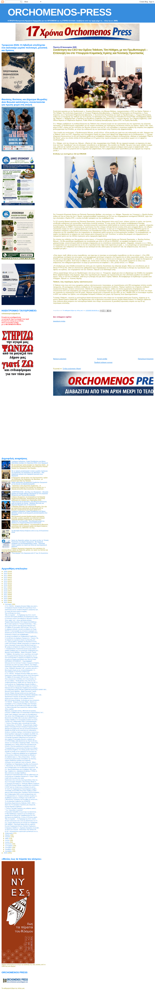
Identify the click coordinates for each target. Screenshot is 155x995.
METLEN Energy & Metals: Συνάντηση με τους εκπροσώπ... (22, 700)
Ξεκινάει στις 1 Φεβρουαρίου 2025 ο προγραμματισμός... (21, 721)
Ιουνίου (7, 840)
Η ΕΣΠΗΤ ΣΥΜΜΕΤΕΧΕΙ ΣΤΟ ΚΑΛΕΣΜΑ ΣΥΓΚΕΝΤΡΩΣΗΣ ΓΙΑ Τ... (24, 712)
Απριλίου (8, 836)
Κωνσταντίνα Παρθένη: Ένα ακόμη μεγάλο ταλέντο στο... (21, 749)
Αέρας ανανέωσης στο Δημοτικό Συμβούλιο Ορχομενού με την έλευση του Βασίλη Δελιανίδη (29, 483)
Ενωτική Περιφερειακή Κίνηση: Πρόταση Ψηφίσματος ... (21, 826)
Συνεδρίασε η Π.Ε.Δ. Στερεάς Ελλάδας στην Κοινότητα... (21, 703)
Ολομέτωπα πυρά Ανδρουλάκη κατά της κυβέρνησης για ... (22, 774)
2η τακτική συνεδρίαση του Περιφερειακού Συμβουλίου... (21, 636)
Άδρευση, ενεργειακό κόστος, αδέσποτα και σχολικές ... (21, 710)
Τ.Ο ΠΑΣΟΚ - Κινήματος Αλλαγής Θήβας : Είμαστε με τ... (21, 702)
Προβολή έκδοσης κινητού (103, 362)
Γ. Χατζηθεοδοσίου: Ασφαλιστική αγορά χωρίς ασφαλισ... (21, 648)
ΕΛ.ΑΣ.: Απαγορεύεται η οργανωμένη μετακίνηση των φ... (22, 831)
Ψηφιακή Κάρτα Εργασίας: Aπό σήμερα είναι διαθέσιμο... (21, 622)
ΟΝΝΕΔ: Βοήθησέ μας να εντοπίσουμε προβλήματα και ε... (22, 650)
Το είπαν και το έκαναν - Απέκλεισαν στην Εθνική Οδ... (21, 829)
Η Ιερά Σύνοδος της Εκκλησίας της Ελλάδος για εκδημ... (21, 705)
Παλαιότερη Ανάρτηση (145, 359)
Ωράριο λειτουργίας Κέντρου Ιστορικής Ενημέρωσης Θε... (21, 726)
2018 (6, 589)
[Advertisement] (104, 339)
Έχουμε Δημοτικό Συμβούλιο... (14, 806)
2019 (6, 591)
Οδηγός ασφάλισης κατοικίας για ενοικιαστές (18, 760)
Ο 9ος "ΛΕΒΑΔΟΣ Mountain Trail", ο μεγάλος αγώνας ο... (21, 668)
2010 (6, 573)
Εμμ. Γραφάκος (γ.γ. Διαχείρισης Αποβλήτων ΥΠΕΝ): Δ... (21, 771)
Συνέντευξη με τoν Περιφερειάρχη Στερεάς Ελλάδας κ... (21, 684)
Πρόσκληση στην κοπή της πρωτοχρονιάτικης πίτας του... (22, 780)
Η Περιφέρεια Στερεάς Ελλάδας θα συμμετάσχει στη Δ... (21, 608)
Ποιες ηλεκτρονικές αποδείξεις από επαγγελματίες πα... (21, 679)
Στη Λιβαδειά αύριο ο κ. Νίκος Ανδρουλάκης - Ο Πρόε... (21, 757)
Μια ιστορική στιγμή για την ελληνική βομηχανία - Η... (20, 670)
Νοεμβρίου (8, 849)
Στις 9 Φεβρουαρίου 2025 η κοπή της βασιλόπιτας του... (21, 794)
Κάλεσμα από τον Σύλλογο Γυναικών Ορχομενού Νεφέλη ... (22, 663)
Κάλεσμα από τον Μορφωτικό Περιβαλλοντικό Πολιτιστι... (21, 687)
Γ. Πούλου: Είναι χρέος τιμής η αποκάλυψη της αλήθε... (21, 723)
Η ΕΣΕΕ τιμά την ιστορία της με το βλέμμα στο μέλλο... (20, 787)
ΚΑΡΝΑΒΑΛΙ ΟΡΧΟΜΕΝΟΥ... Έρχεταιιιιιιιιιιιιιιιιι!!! (18, 661)
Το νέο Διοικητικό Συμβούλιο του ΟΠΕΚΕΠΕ (17, 801)
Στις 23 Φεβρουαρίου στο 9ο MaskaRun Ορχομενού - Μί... (22, 767)
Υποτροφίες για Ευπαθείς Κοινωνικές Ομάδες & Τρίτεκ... (21, 790)
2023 (6, 598)
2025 (6, 602)
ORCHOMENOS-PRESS (59, 12)
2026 (6, 853)
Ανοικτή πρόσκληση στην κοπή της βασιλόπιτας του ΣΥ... (21, 820)
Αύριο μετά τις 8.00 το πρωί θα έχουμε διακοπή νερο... (20, 625)
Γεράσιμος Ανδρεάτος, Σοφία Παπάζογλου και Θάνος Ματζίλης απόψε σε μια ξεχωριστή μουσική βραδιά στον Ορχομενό (29, 513)
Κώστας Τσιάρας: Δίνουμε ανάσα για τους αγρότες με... (20, 693)
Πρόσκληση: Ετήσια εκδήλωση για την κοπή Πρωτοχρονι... (22, 666)
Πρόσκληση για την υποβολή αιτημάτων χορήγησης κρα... (22, 609)
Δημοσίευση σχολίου (59, 321)
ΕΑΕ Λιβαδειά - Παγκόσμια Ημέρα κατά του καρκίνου (20, 824)
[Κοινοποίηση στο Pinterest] (110, 311)
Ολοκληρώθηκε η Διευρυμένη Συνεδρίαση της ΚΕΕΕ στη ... (22, 734)
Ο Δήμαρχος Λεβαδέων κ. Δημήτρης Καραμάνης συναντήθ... (22, 828)
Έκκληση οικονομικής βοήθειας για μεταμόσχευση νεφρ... (21, 616)
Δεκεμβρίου (8, 851)
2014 (6, 581)
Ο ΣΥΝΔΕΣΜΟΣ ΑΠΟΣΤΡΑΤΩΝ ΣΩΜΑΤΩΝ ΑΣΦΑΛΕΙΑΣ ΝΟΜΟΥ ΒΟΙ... (26, 689)
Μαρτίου (7, 835)
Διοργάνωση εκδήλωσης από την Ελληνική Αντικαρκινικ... (22, 728)
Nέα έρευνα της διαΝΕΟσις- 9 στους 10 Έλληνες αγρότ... (21, 817)
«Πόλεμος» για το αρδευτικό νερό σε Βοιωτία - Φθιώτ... (21, 762)
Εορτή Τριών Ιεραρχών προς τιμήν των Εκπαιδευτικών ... (21, 714)
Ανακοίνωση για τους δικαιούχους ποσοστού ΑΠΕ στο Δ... (21, 632)
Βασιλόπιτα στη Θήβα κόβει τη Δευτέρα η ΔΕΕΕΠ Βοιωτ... (21, 718)
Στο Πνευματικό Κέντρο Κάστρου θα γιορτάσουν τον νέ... (21, 656)
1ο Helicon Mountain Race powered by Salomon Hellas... (21, 707)
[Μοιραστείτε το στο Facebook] (108, 311)
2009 (6, 571)
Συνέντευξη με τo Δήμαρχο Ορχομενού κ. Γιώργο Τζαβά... (22, 776)
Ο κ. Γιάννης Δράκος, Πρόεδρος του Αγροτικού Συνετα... (21, 641)
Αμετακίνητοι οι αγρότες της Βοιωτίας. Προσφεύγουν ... (20, 696)
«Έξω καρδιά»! (9, 709)
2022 (6, 596)
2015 (6, 583)
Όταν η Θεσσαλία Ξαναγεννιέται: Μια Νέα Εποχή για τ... (21, 645)
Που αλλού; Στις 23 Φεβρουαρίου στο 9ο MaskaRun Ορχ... (22, 716)
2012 (6, 577)
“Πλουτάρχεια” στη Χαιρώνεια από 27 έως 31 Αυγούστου (30, 553)
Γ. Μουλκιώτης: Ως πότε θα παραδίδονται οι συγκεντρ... (21, 765)
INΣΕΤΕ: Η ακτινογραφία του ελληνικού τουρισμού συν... (21, 631)
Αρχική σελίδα (102, 359)
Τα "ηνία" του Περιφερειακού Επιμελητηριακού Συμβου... (21, 789)
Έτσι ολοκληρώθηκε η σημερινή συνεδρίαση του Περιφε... (22, 657)
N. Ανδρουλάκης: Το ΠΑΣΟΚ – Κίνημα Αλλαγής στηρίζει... (21, 725)
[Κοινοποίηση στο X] (105, 311)
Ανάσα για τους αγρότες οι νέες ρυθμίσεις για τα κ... (20, 698)
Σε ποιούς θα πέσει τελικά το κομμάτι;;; (16, 611)
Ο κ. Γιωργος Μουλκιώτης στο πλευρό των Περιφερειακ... (22, 822)
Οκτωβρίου (8, 847)
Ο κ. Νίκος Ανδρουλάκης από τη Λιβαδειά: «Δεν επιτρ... (21, 769)
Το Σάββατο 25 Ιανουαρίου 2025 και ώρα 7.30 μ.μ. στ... (21, 627)
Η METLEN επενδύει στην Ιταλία (14, 778)
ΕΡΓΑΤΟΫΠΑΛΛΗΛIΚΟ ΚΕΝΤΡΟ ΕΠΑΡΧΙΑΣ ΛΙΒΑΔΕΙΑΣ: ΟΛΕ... (23, 695)
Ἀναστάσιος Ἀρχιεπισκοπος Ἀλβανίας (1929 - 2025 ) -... (21, 803)
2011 (6, 575)
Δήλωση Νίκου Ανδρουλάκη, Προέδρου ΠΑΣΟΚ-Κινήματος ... (23, 792)
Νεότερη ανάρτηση (59, 359)
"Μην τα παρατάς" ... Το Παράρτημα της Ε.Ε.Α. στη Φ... (21, 615)
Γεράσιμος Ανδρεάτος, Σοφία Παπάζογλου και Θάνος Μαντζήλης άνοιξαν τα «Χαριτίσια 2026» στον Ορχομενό (30, 462)
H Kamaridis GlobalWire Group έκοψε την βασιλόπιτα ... (21, 812)
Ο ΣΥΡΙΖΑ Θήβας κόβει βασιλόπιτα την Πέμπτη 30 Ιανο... (21, 741)
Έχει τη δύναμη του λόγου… (13, 613)
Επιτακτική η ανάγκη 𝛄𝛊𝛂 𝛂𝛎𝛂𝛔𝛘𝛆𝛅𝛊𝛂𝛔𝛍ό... (17, 634)
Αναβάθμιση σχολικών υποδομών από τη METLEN (20, 797)
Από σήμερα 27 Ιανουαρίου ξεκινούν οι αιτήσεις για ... (20, 739)
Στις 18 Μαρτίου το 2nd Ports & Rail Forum (17, 671)
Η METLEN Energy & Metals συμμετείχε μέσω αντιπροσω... (22, 785)
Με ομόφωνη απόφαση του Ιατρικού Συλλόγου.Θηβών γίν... (22, 647)
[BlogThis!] (103, 311)
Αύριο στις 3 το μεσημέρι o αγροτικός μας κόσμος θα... (20, 804)
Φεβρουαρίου (9, 833)
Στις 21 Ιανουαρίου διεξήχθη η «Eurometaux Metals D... (21, 781)
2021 (6, 594)
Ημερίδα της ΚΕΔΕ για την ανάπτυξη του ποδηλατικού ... (21, 730)
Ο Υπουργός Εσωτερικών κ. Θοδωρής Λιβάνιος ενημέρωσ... (22, 783)
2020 (6, 593)
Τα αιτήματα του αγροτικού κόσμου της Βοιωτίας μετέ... (20, 640)
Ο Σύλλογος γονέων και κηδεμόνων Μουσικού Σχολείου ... (22, 618)
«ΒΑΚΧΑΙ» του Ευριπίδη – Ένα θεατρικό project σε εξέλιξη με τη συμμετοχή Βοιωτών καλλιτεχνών (28, 521)
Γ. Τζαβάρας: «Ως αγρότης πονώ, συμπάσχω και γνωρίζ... (22, 654)
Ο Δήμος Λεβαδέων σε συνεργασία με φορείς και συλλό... (21, 719)
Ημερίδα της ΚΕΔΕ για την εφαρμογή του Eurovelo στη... (21, 751)
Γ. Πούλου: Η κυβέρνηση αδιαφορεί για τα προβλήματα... (21, 753)
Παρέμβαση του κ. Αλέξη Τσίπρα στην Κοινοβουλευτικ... (21, 744)
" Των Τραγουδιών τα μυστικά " (14, 810)
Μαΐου (7, 838)
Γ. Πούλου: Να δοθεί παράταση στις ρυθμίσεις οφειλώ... (21, 808)
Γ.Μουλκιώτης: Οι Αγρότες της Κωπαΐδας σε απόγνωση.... (22, 799)
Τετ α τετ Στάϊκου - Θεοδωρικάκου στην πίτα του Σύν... (20, 680)
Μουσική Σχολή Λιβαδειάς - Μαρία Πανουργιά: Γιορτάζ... (21, 652)
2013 (6, 579)
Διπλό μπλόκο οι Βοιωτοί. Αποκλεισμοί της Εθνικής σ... (21, 755)
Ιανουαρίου (8, 604)
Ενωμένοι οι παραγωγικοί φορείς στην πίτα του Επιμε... (21, 659)
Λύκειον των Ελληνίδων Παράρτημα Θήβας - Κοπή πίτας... (22, 742)
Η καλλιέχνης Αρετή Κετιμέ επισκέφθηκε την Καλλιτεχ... (21, 758)
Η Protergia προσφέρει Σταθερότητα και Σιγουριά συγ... (21, 737)
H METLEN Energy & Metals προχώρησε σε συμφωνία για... (22, 643)
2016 (6, 585)
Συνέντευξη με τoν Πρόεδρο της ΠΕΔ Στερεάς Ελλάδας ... (21, 735)
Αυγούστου (8, 844)
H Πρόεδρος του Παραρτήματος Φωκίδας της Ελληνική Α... (22, 764)
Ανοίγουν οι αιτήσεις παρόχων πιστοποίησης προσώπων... (22, 732)
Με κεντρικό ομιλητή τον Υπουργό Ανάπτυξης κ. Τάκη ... (21, 623)
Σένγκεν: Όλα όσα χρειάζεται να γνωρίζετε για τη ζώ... (20, 746)
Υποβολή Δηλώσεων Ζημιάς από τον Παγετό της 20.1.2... (21, 682)
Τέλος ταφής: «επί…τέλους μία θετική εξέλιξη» (18, 620)
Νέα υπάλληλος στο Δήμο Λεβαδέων (15, 773)
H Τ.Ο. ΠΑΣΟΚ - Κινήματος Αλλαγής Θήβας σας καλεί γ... (21, 606)
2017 (6, 587)
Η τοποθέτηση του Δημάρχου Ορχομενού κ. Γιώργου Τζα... (22, 638)
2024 (6, 600)
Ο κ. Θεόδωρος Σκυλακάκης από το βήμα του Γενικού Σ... (22, 686)
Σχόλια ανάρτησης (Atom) (72, 369)
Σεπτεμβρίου (9, 845)
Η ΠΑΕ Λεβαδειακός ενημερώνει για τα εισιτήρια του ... (20, 813)
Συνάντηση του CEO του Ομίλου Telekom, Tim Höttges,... (22, 664)
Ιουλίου (7, 842)
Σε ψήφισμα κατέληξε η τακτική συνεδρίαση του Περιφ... (21, 629)
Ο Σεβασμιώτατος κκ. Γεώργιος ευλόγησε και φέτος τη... (21, 796)
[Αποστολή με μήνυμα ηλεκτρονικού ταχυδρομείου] (101, 311)
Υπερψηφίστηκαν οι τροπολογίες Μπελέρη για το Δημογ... (22, 748)
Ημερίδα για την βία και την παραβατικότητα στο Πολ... (20, 815)
